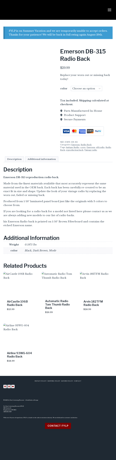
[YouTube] (13, 386)
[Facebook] (5, 386)
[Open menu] (111, 10)
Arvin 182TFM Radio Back (93, 303)
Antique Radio (72, 147)
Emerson (75, 145)
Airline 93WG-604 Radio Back (19, 354)
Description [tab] (14, 159)
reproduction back (74, 150)
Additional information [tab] (41, 159)
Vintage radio (90, 150)
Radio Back (86, 145)
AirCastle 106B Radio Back (17, 303)
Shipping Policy (54, 381)
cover (83, 147)
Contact (77, 381)
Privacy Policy (41, 381)
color (63, 88)
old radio (100, 147)
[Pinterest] (9, 386)
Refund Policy (67, 381)
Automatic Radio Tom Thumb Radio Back (57, 304)
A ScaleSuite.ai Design (31, 400)
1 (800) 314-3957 (7, 411)
